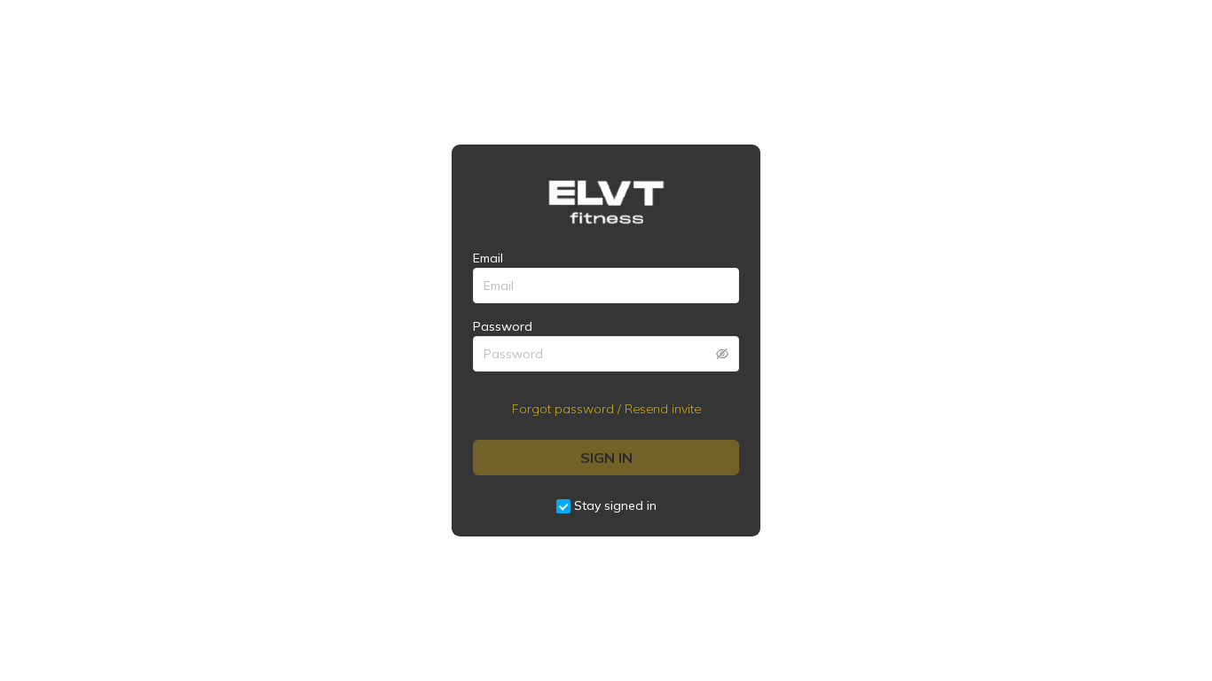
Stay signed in (615, 505)
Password (502, 326)
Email (488, 258)
